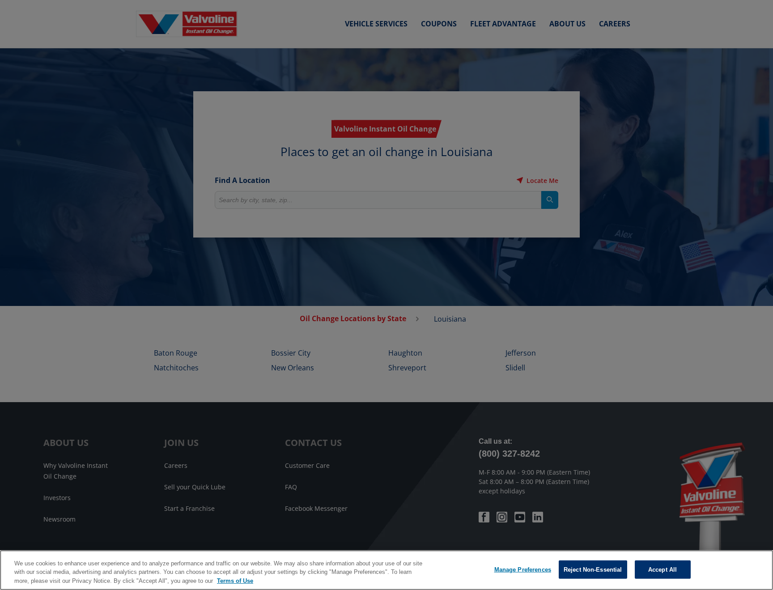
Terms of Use (235, 580)
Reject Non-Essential (593, 569)
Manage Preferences (522, 569)
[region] (386, 570)
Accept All (662, 569)
